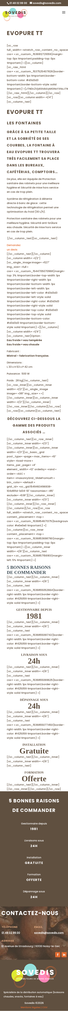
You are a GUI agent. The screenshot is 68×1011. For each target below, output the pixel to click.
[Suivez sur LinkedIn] (64, 954)
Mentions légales (30, 1007)
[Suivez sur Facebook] (57, 954)
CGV (44, 1007)
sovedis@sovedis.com (49, 933)
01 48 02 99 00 (11, 933)
